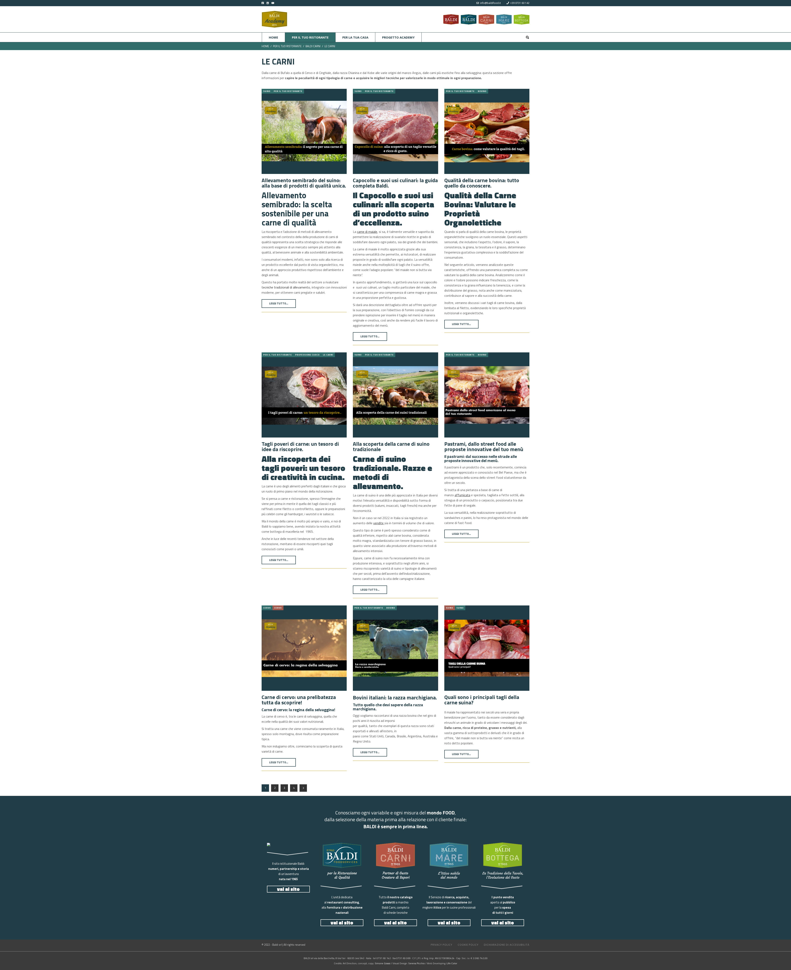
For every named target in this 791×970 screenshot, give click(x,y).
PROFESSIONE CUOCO (307, 354)
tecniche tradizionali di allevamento (286, 287)
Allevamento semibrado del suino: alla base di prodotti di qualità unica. (304, 183)
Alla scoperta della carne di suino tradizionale (391, 446)
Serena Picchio (416, 963)
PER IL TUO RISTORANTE (287, 46)
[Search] (527, 37)
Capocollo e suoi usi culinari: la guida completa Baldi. (395, 183)
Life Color (452, 963)
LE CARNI (328, 354)
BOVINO (482, 91)
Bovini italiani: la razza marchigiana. (395, 697)
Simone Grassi (382, 963)
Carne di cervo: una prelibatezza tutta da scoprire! (299, 699)
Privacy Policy (441, 945)
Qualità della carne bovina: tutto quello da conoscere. (481, 183)
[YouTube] (276, 3)
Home (265, 46)
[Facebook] (263, 3)
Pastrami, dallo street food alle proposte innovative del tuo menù (483, 446)
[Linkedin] (266, 3)
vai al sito (288, 889)
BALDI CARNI (313, 46)
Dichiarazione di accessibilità (506, 945)
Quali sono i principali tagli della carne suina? (481, 699)
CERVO (267, 607)
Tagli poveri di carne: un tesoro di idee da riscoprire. (300, 446)
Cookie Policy (468, 945)
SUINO (266, 91)
